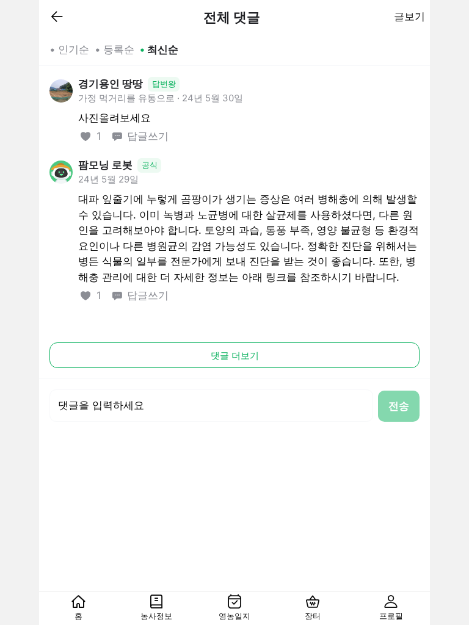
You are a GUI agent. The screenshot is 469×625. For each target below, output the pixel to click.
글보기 (409, 16)
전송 (398, 406)
